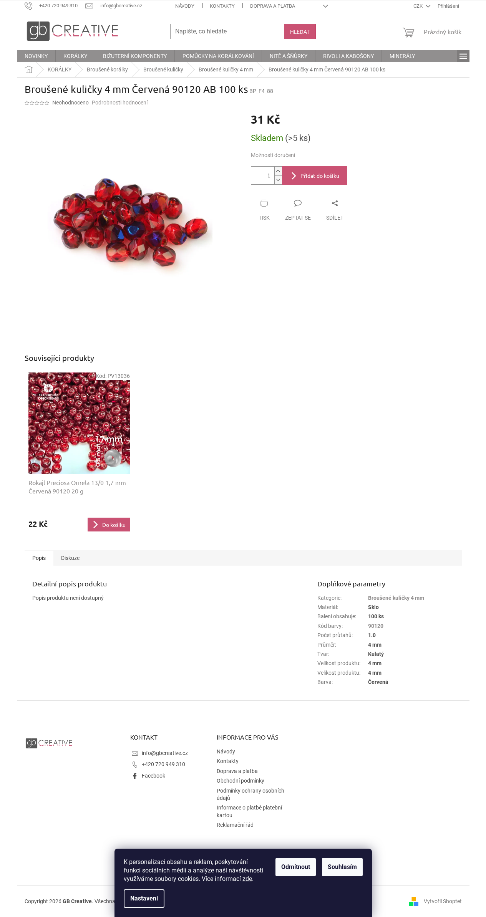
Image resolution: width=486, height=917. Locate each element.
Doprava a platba (272, 6)
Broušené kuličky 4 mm (396, 598)
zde (247, 878)
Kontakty (222, 6)
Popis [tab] (39, 558)
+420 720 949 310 (163, 764)
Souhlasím (342, 867)
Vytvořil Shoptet (443, 901)
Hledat (300, 31)
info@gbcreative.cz (165, 753)
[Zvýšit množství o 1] (278, 171)
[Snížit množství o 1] (278, 179)
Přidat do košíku (319, 175)
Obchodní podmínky (240, 781)
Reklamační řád (235, 825)
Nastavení (144, 898)
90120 (375, 626)
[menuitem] (36, 56)
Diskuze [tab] (70, 558)
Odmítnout (295, 867)
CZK (418, 6)
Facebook (153, 776)
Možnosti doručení (273, 155)
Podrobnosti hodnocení (120, 102)
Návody (184, 6)
